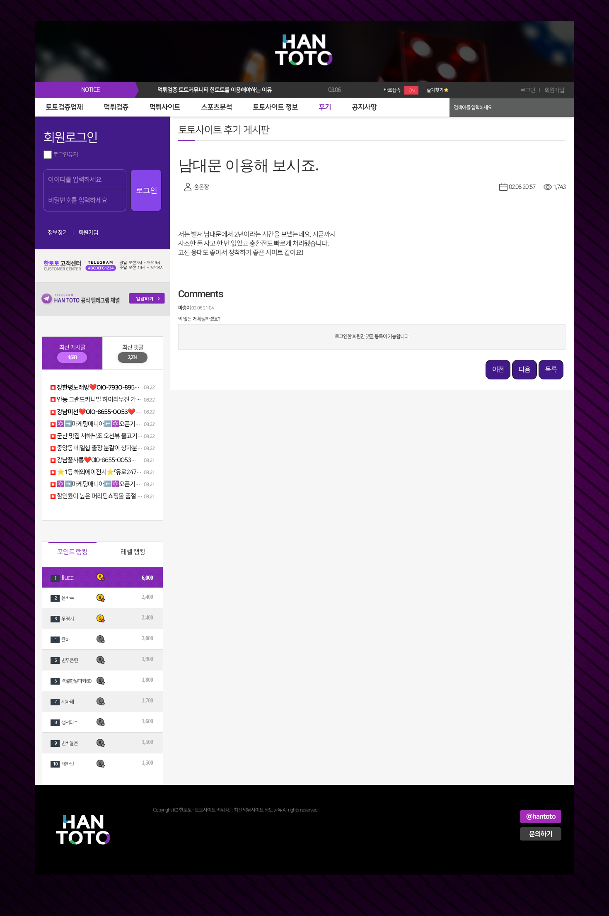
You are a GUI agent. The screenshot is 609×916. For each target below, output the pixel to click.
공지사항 (364, 107)
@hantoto (541, 816)
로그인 (527, 90)
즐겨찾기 (435, 90)
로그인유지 (65, 154)
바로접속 (399, 90)
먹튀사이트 (164, 107)
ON (411, 90)
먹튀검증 (116, 107)
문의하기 (540, 834)
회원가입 (554, 90)
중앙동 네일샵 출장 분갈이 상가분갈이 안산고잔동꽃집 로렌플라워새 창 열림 (147, 448)
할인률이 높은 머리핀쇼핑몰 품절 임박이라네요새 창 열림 (124, 496)
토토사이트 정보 (275, 107)
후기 (325, 107)
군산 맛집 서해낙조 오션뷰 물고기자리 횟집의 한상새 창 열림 (128, 436)
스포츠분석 (216, 107)
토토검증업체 (64, 107)
